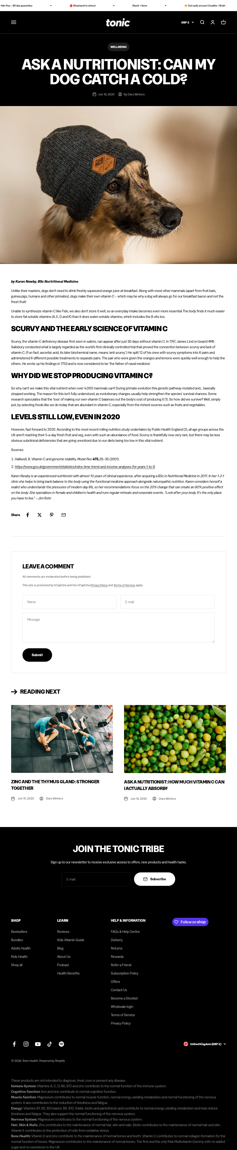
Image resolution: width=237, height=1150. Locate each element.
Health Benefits (68, 973)
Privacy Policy (99, 585)
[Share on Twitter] (39, 515)
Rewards (117, 956)
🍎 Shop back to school (75, 5)
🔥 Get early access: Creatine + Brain (197, 5)
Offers (115, 981)
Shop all (16, 965)
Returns (116, 948)
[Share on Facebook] (27, 515)
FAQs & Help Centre (125, 931)
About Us (64, 956)
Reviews (63, 931)
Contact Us (119, 990)
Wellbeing (118, 47)
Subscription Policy (124, 973)
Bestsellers (19, 931)
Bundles (17, 940)
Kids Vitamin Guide (70, 940)
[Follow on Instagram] (26, 1044)
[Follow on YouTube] (38, 1044)
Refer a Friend (121, 965)
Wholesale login (122, 1006)
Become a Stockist (124, 998)
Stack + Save (132, 5)
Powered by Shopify (52, 1060)
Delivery (117, 940)
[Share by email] (63, 515)
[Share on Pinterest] (51, 515)
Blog (60, 948)
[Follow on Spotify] (61, 1044)
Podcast (63, 965)
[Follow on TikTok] (50, 1044)
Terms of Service (124, 585)
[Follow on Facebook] (14, 1044)
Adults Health (21, 948)
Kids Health (19, 956)
